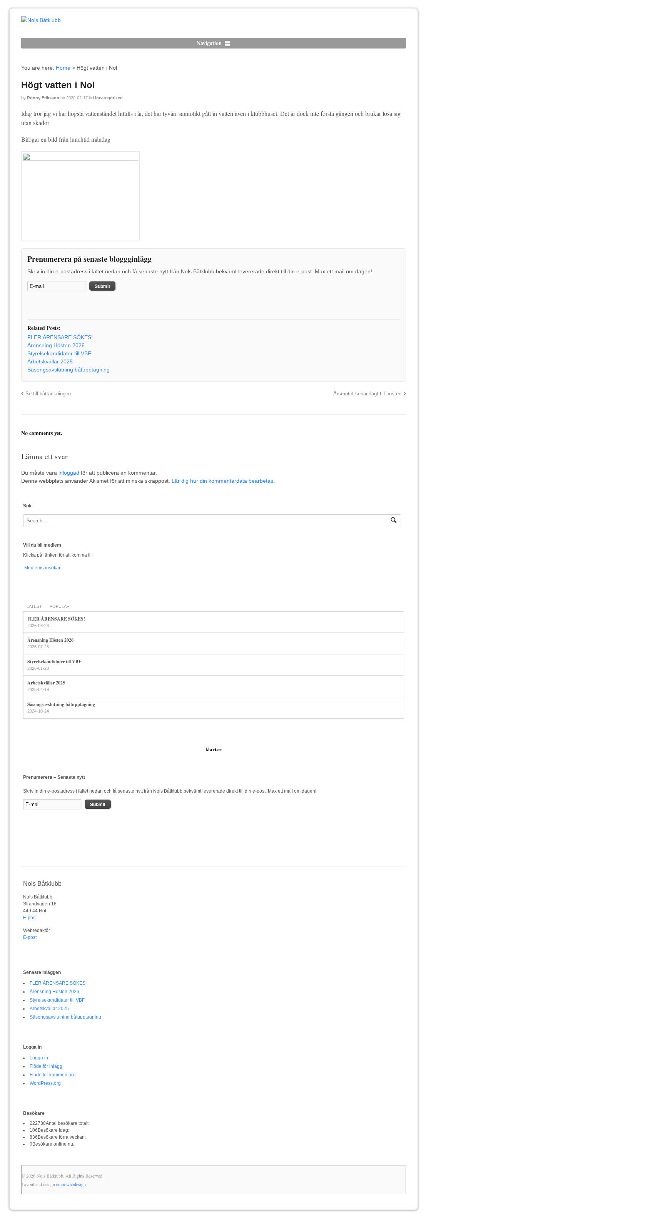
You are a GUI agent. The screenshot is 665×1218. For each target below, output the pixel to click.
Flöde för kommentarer (53, 1074)
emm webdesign (71, 1184)
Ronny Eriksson (43, 97)
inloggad (68, 473)
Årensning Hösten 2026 (50, 640)
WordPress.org (45, 1083)
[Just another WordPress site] (41, 20)
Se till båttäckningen (48, 394)
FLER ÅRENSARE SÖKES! (56, 619)
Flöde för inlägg (46, 1066)
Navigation (209, 43)
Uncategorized (108, 97)
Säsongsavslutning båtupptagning (61, 704)
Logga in (39, 1058)
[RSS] (33, 306)
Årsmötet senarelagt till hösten (367, 394)
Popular (60, 606)
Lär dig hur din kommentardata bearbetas (222, 481)
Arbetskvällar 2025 (46, 682)
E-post (30, 917)
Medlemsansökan (42, 568)
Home (63, 68)
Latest (34, 606)
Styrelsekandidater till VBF (54, 661)
